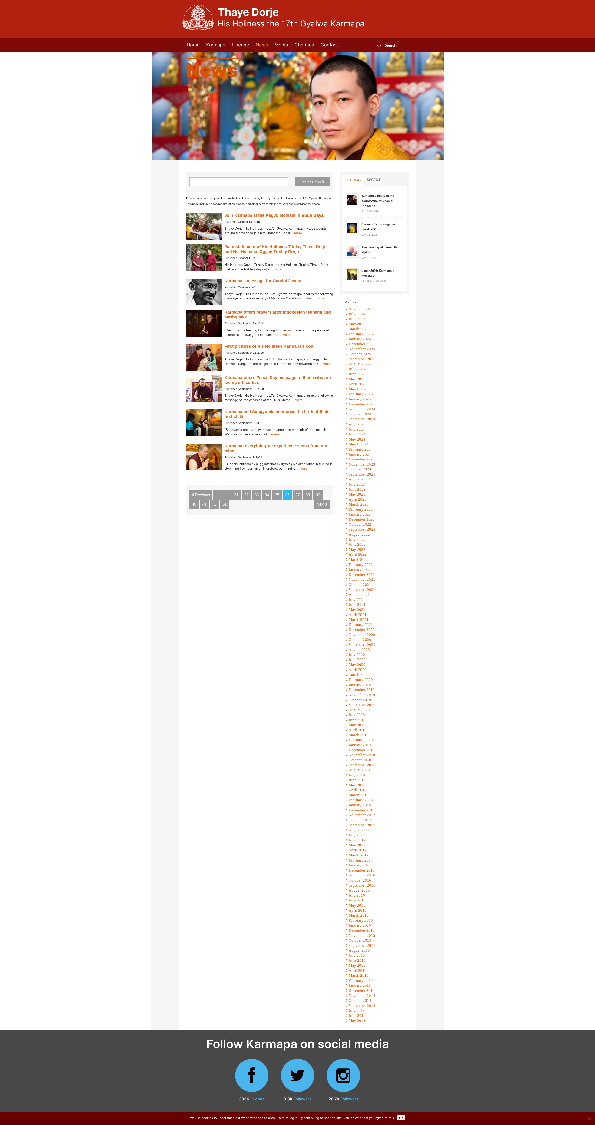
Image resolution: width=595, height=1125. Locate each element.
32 (246, 495)
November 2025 (362, 349)
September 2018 (362, 765)
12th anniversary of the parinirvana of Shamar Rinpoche (377, 200)
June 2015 (357, 960)
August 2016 (359, 890)
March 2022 (359, 559)
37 (297, 495)
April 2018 (358, 790)
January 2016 (360, 925)
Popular (353, 180)
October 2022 (360, 524)
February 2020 (361, 680)
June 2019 (357, 720)
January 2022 (360, 569)
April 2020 (358, 670)
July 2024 (357, 429)
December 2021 (362, 574)
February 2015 (361, 980)
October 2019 (360, 700)
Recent (373, 180)
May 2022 (357, 549)
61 (224, 504)
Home (193, 45)
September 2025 (362, 359)
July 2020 (357, 654)
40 (194, 504)
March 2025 (359, 389)
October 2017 (360, 820)
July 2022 (357, 539)
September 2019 (362, 705)
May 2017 (357, 845)
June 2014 (357, 1015)
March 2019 (359, 735)
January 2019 (360, 745)
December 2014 (362, 990)
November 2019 (362, 695)
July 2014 (357, 1010)
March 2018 (359, 795)
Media (281, 45)
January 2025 (360, 399)
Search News (311, 182)
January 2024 (360, 454)
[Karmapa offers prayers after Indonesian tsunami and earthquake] (204, 323)
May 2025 (357, 379)
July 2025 (357, 369)
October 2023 (360, 469)
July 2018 (357, 775)
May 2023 (357, 494)
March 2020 (359, 675)
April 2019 (358, 730)
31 (236, 495)
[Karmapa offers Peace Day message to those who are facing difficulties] (204, 388)
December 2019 (362, 689)
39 (318, 495)
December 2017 (362, 810)
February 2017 (361, 860)
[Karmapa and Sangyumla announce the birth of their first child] (204, 422)
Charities (304, 45)
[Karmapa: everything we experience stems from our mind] (204, 457)
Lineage (240, 45)
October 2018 (360, 760)
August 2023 (359, 479)
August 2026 (359, 309)
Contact (329, 45)
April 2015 (358, 970)
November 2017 (362, 815)
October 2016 (360, 880)
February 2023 (361, 509)
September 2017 (362, 825)
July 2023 (357, 484)
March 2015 (359, 975)
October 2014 (360, 1000)
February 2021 (361, 624)
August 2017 (359, 830)
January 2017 (360, 865)
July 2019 (357, 715)
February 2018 (361, 800)
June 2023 (357, 489)
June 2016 (357, 900)
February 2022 (361, 564)
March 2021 (359, 619)
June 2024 (357, 434)
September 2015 (362, 945)
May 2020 (357, 664)
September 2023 (362, 474)
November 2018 (362, 755)
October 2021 (360, 584)
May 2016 (357, 905)
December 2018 (362, 750)
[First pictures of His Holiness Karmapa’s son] (204, 357)
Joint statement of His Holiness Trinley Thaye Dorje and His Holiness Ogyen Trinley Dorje (276, 249)
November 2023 (362, 464)
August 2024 (359, 424)
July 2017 (357, 835)
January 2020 (360, 685)
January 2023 (360, 514)
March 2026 (359, 329)
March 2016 (359, 915)
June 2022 (357, 544)
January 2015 (360, 985)
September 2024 (362, 419)
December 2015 (362, 930)
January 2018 (360, 805)
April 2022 (358, 554)
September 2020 (362, 644)
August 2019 (359, 710)
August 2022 (359, 534)
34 (267, 495)
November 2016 (362, 875)
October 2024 (360, 414)
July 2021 (357, 599)
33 (257, 495)
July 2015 (357, 955)
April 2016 (358, 910)
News (262, 45)
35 (277, 495)
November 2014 (362, 995)
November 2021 (362, 579)
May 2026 (357, 324)
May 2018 (357, 785)
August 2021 (359, 594)
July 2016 (357, 895)
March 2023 (359, 504)
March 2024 (359, 444)
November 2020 (362, 634)
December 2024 (362, 404)
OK (401, 1118)
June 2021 (357, 604)
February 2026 (361, 334)
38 (308, 495)
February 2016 (361, 920)
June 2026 (357, 319)
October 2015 (360, 940)
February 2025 (361, 394)
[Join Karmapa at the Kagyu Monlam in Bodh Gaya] (204, 226)
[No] (589, 1118)
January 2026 (360, 339)
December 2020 (362, 629)
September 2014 (362, 1005)
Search (390, 45)
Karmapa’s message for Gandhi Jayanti (264, 281)
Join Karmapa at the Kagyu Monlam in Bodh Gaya (274, 215)
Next (321, 504)
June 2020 (357, 660)
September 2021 (362, 589)
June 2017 (357, 840)
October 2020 (360, 639)
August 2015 (359, 950)
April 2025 (358, 384)
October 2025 (360, 354)
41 (204, 504)
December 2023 (362, 459)
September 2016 (362, 885)
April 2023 (358, 499)
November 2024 (362, 409)
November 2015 (362, 935)
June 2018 (357, 780)
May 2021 (357, 609)
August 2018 (359, 770)
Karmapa (215, 45)
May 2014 (357, 1020)
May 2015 (357, 965)
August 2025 (359, 364)
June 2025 (357, 374)
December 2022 (362, 519)
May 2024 (357, 439)
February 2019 (361, 740)
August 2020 (359, 650)
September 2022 (362, 529)
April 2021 (358, 615)
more (298, 233)
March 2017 (359, 855)
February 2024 (361, 449)
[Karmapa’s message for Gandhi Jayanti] (204, 292)
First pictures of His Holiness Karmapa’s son (269, 346)
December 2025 (362, 344)
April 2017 (358, 850)
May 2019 (357, 725)
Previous (202, 495)
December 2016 (362, 870)
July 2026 (357, 314)
